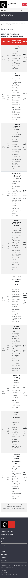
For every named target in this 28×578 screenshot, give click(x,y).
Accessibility (4, 554)
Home (2, 23)
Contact (3, 541)
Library (3, 545)
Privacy (3, 551)
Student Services (16, 23)
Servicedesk (4, 560)
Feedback (3, 557)
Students (3, 10)
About (2, 538)
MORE (23, 10)
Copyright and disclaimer (10, 567)
